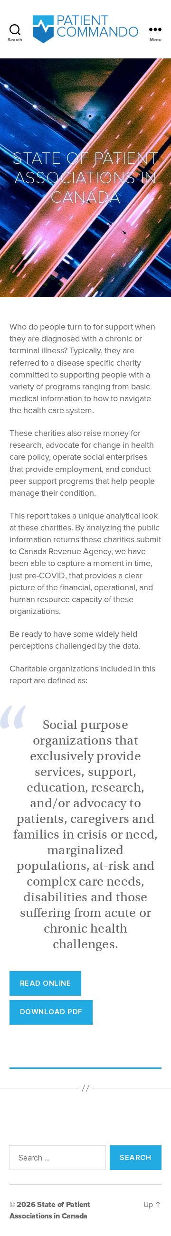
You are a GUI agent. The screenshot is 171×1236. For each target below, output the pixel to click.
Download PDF (51, 1011)
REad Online (45, 983)
